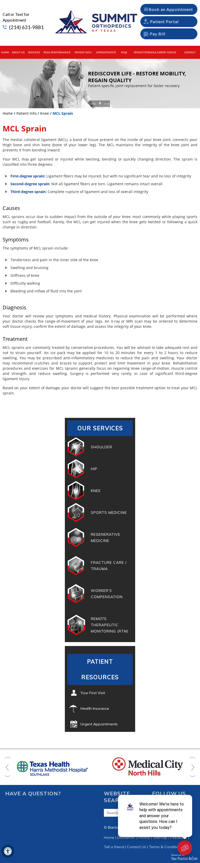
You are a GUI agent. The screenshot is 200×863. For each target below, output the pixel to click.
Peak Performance (57, 52)
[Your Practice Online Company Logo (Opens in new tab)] (184, 857)
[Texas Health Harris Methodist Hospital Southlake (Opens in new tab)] (52, 766)
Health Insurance (94, 708)
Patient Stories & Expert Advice (155, 52)
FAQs (124, 52)
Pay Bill (157, 33)
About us (18, 52)
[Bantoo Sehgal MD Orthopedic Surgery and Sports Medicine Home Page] (95, 21)
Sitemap (160, 837)
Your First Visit (92, 693)
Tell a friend (114, 847)
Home (5, 52)
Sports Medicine (109, 512)
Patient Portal (164, 21)
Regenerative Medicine (105, 537)
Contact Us (136, 847)
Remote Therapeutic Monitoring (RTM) (109, 625)
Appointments (106, 52)
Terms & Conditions (166, 847)
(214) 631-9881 (26, 27)
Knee (44, 113)
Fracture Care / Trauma (109, 565)
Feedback (178, 837)
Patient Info (83, 52)
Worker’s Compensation (107, 593)
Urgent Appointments (99, 724)
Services (34, 52)
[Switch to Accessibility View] (7, 851)
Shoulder (101, 447)
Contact (190, 52)
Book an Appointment (171, 9)
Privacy (144, 837)
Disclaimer (126, 837)
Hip (94, 468)
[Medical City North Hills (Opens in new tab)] (147, 766)
